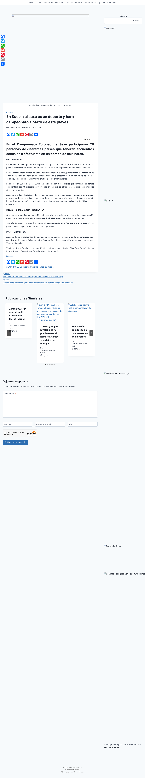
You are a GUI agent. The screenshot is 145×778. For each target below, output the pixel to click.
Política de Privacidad (72, 770)
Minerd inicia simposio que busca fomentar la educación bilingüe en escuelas (38, 281)
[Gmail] (2, 50)
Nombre (8, 424)
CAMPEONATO (13, 267)
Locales (69, 2)
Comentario (10, 394)
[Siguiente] (91, 333)
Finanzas (59, 2)
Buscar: (123, 16)
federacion (35, 267)
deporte (25, 267)
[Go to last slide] (9, 333)
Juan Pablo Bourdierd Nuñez (19, 127)
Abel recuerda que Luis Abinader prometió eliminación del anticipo (33, 275)
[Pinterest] (2, 55)
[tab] (45, 364)
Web (71, 424)
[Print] (2, 59)
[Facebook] (2, 36)
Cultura (39, 2)
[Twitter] (2, 41)
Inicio (31, 2)
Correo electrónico (45, 424)
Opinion (101, 2)
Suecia (50, 267)
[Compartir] (2, 64)
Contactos (111, 2)
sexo (43, 267)
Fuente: (9, 256)
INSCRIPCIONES (112, 748)
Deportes (48, 2)
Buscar (136, 20)
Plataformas (90, 2)
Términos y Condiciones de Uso (72, 772)
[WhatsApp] (2, 45)
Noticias (78, 2)
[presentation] (50, 312)
